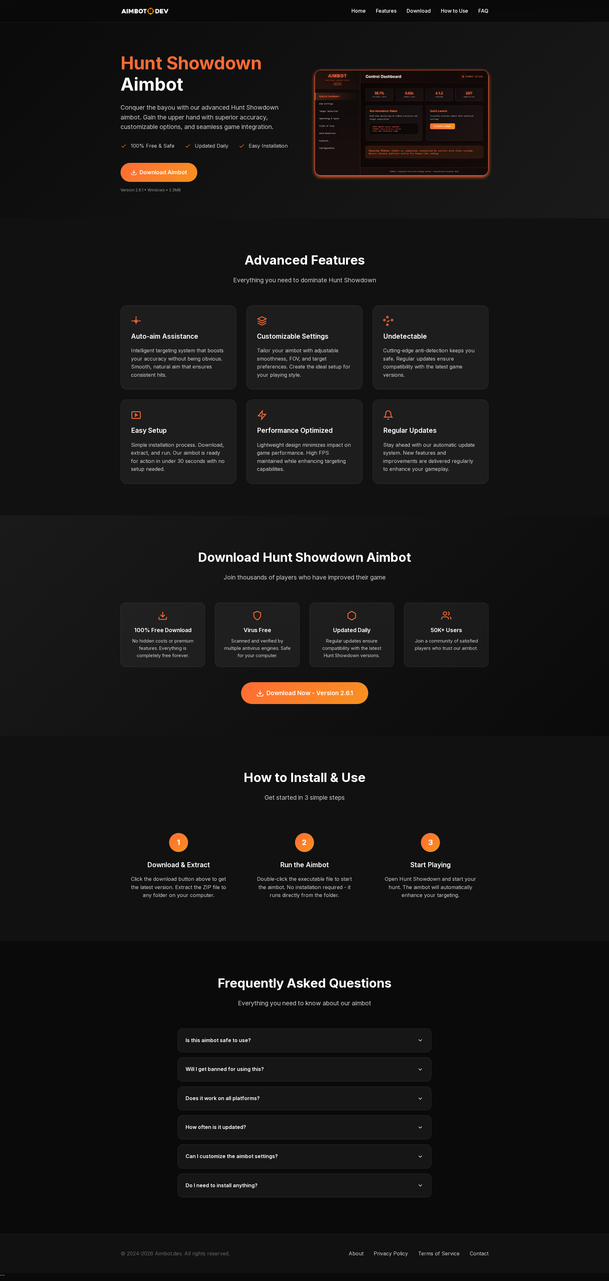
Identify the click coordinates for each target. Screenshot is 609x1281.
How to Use (454, 11)
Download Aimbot (163, 172)
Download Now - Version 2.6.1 (309, 693)
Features (386, 11)
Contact (479, 1253)
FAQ (483, 11)
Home (358, 11)
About (356, 1253)
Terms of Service (439, 1253)
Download (419, 11)
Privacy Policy (391, 1253)
